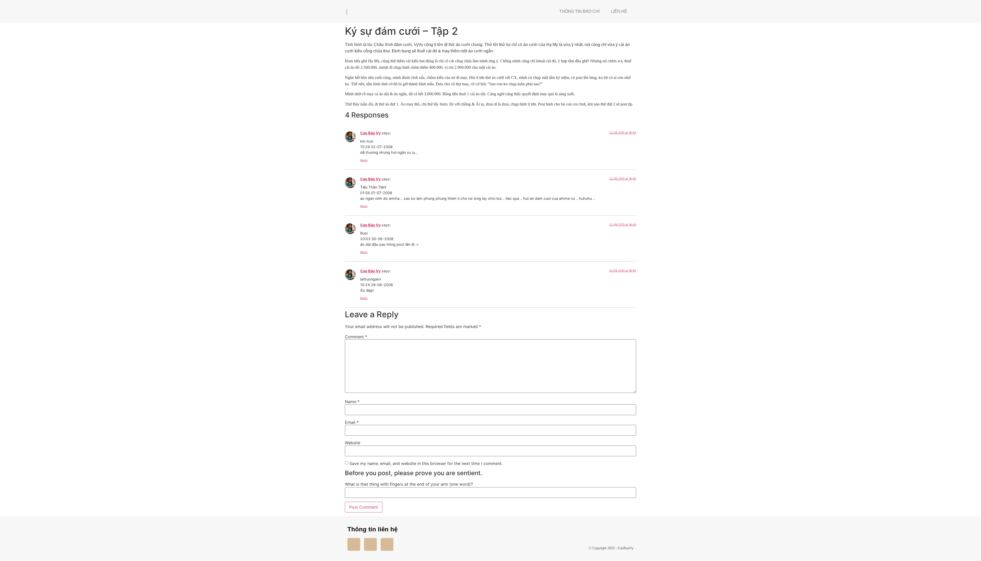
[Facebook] (353, 544)
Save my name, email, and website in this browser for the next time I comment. (426, 463)
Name (352, 402)
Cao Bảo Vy (370, 133)
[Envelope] (387, 544)
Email (352, 422)
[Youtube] (370, 544)
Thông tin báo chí (579, 11)
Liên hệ (619, 11)
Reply (364, 160)
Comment (356, 337)
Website (352, 443)
